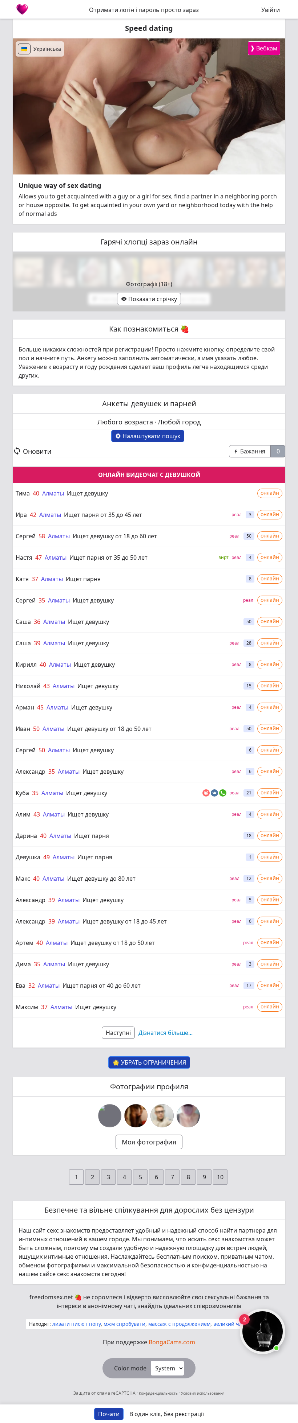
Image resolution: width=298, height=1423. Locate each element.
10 (220, 1177)
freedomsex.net (51, 1297)
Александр (30, 772)
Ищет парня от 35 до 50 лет (108, 558)
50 (36, 729)
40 (36, 493)
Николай (28, 686)
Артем (24, 943)
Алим (23, 814)
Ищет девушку (87, 493)
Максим (27, 1007)
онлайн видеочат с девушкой (149, 475)
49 (46, 857)
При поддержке (149, 1342)
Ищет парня (83, 579)
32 (31, 986)
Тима (23, 493)
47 (38, 558)
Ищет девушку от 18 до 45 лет (124, 921)
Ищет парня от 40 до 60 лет (102, 986)
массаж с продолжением (179, 1323)
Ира (21, 515)
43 (46, 686)
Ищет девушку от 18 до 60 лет (115, 536)
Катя (22, 579)
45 (40, 707)
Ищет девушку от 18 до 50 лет (109, 729)
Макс (23, 879)
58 (42, 536)
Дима (23, 964)
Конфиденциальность (158, 1393)
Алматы (53, 493)
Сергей (26, 536)
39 (37, 643)
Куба (22, 793)
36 (37, 622)
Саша (23, 622)
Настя (24, 558)
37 (35, 579)
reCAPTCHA (124, 1393)
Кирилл (26, 665)
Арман (25, 707)
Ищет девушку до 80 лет (101, 879)
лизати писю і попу (76, 1323)
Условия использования (202, 1393)
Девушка (28, 857)
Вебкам (263, 48)
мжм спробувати (124, 1323)
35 (42, 600)
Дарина (26, 836)
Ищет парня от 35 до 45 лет (103, 515)
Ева (20, 986)
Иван (23, 729)
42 (33, 515)
